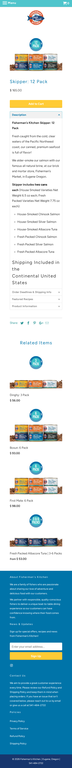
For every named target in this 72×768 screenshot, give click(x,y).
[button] (36, 114)
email (58, 700)
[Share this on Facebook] (28, 323)
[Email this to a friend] (46, 323)
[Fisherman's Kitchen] (36, 17)
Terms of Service (19, 728)
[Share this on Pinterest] (34, 323)
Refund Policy (17, 736)
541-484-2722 (37, 705)
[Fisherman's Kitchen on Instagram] (12, 665)
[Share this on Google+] (40, 323)
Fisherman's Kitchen (30, 759)
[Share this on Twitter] (21, 323)
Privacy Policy (17, 721)
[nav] (9, 3)
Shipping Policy (18, 743)
